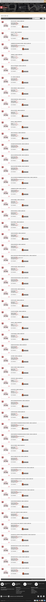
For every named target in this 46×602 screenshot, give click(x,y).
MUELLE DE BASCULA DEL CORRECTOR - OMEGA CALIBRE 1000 (21, 523)
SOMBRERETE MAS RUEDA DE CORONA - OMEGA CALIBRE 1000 (21, 43)
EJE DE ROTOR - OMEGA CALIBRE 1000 (17, 389)
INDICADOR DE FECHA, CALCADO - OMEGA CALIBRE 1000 (20, 545)
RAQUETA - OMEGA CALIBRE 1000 (16, 322)
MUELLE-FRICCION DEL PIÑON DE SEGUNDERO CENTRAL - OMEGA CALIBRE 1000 (23, 255)
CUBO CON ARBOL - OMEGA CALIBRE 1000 (17, 199)
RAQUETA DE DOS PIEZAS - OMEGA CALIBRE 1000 (19, 344)
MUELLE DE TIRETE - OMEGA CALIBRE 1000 (18, 110)
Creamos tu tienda (24, 600)
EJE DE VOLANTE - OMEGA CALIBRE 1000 (17, 300)
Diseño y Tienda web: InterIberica (11, 600)
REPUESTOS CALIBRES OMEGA (21, 13)
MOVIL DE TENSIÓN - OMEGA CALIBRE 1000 (18, 445)
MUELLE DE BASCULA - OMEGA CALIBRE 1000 (18, 132)
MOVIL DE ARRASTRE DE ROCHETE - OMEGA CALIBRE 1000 (20, 400)
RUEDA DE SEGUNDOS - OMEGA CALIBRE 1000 (18, 233)
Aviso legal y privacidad (19, 600)
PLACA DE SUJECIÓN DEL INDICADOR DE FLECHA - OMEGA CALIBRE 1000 (22, 467)
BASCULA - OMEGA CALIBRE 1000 (16, 121)
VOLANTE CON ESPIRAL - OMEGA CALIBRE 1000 (18, 311)
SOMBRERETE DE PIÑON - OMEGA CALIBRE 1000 (18, 188)
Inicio (17, 13)
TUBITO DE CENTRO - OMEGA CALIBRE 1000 (18, 266)
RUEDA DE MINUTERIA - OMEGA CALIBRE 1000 (18, 244)
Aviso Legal (17, 590)
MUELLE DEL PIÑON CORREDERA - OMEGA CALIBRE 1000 (20, 166)
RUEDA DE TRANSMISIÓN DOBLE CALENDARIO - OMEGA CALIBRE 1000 (22, 478)
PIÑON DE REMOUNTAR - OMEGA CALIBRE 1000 (18, 99)
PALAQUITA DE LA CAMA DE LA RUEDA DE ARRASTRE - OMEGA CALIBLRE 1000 (23, 534)
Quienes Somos (18, 589)
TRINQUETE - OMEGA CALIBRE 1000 (16, 54)
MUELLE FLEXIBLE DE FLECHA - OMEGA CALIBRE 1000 (19, 456)
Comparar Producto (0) (6, 18)
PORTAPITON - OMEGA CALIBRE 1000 (17, 378)
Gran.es (6, 600)
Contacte (32, 589)
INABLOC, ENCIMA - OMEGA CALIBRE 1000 (17, 367)
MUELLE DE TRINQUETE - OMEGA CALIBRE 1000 (18, 65)
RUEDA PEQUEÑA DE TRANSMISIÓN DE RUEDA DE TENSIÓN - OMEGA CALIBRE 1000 (24, 434)
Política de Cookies (18, 593)
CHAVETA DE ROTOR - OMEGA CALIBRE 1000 (18, 411)
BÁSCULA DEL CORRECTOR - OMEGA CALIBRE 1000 (19, 512)
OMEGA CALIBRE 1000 (26, 13)
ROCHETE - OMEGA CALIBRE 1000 (16, 32)
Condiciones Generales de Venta (20, 591)
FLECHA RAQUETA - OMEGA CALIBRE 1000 (17, 333)
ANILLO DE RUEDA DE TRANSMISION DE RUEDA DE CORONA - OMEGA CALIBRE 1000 (24, 177)
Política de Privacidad (19, 592)
